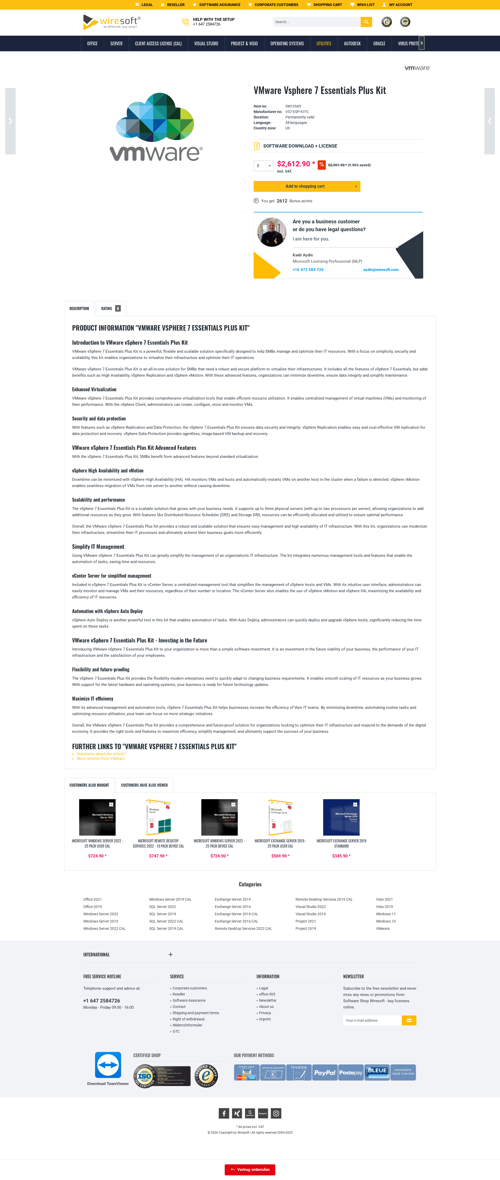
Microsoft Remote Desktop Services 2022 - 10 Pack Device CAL (158, 843)
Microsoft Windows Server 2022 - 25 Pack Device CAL (219, 843)
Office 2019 (92, 907)
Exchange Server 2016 (233, 907)
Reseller (179, 994)
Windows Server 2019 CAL (170, 899)
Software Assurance (189, 1000)
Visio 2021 (384, 899)
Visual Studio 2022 (311, 907)
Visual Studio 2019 (311, 914)
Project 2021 (306, 921)
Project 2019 (306, 928)
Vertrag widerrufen (253, 1169)
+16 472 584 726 (308, 269)
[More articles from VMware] (417, 68)
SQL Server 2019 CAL (166, 928)
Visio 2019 (384, 907)
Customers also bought (89, 785)
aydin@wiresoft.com (381, 269)
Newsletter (268, 1000)
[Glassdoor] (250, 1113)
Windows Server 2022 (100, 914)
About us (266, 1007)
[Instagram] (276, 1113)
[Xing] (237, 1113)
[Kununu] (263, 1113)
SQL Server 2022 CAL (166, 921)
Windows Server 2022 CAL (104, 928)
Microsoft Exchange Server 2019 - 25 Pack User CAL (281, 843)
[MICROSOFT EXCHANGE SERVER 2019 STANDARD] (341, 817)
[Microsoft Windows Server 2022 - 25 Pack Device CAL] (219, 817)
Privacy (265, 1013)
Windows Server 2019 (100, 921)
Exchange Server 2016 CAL (236, 921)
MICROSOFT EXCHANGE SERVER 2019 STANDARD (341, 843)
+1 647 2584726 (101, 1001)
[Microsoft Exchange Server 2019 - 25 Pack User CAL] (280, 817)
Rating (110, 308)
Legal (263, 988)
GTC (176, 1031)
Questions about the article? (101, 754)
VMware (383, 928)
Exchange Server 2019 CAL (236, 914)
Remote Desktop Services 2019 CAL (324, 899)
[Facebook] (224, 1113)
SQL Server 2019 (162, 914)
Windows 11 (386, 914)
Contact (179, 1007)
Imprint (265, 1019)
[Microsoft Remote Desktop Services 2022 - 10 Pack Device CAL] (158, 817)
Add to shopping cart (305, 186)
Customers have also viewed (144, 785)
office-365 (267, 994)
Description (79, 308)
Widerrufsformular (187, 1025)
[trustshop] (206, 1076)
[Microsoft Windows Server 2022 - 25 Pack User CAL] (97, 817)
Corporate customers (190, 988)
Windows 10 (386, 921)
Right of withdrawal (188, 1019)
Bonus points (301, 201)
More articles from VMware (100, 758)
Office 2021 (92, 899)
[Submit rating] (338, 98)
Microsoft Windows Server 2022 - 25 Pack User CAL (97, 843)
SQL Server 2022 (162, 907)
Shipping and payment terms (196, 1013)
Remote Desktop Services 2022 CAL (243, 928)
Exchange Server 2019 (233, 899)
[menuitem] (324, 5)
